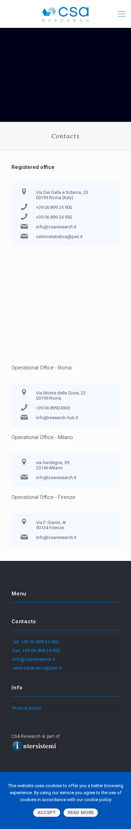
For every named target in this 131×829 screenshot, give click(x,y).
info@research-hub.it (57, 417)
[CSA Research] (65, 13)
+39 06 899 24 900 (54, 207)
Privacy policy (27, 708)
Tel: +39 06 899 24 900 (36, 641)
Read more (81, 812)
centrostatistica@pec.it (59, 236)
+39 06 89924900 (53, 407)
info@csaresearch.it (56, 226)
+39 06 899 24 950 (54, 217)
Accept (46, 812)
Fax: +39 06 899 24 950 (36, 650)
